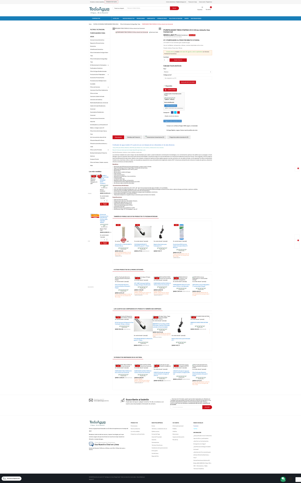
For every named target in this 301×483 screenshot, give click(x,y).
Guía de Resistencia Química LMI (201, 460)
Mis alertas (175, 439)
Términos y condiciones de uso (159, 428)
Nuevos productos (135, 428)
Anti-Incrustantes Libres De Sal (98, 137)
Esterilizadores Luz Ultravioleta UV (99, 124)
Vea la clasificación (169, 102)
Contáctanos (155, 453)
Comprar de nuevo (111, 2)
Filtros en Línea (94, 93)
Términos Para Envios (157, 445)
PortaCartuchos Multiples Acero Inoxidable (98, 82)
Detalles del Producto (133, 137)
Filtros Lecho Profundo (96, 150)
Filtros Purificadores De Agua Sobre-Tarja (99, 54)
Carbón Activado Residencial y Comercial (98, 107)
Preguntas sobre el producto (179, 137)
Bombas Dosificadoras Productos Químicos (98, 154)
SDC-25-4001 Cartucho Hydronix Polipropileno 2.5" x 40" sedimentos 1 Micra (103, 180)
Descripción (118, 137)
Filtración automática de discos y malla (98, 145)
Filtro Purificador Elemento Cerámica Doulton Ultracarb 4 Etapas (122, 286)
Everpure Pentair (94, 159)
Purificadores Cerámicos (96, 68)
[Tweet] (175, 112)
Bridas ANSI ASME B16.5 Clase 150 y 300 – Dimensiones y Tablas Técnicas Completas (202, 466)
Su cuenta (176, 423)
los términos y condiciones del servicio (191, 403)
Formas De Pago (156, 434)
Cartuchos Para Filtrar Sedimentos (99, 90)
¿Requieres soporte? (99, 399)
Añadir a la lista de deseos (171, 116)
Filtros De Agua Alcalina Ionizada (98, 71)
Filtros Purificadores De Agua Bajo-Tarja (99, 60)
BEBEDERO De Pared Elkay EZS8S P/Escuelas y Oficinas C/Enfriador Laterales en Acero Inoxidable (161, 325)
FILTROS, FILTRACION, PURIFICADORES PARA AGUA (97, 33)
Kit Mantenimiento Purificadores (98, 65)
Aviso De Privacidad (157, 437)
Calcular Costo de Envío (188, 82)
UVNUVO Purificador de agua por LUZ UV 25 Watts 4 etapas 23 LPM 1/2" (162, 374)
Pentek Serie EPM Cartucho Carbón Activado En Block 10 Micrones (180, 246)
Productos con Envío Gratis (138, 434)
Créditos (175, 431)
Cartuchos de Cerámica (96, 99)
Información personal (178, 426)
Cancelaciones (155, 442)
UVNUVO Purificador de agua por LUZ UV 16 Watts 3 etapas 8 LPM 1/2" (181, 372)
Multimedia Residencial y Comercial (99, 102)
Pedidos (175, 428)
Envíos (153, 426)
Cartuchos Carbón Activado (97, 96)
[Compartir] (172, 112)
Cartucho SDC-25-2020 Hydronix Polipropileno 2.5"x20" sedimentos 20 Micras (104, 270)
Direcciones (175, 434)
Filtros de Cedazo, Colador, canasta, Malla (99, 164)
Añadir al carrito (178, 60)
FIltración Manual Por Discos (97, 140)
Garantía (154, 439)
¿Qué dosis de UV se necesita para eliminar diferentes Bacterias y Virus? (202, 455)
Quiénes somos (155, 431)
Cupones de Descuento (178, 437)
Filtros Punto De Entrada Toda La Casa (98, 132)
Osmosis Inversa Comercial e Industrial (97, 120)
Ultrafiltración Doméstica (96, 49)
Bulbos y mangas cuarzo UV (97, 128)
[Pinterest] (178, 112)
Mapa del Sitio (155, 456)
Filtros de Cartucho (95, 87)
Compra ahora (170, 90)
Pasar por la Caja (192, 2)
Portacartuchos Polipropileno (97, 74)
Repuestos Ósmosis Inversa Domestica (97, 45)
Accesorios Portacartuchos (97, 77)
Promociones (134, 426)
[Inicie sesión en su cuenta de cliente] (297, 236)
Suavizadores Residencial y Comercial (97, 114)
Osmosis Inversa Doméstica (97, 40)
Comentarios (159, 137)
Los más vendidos (135, 431)
